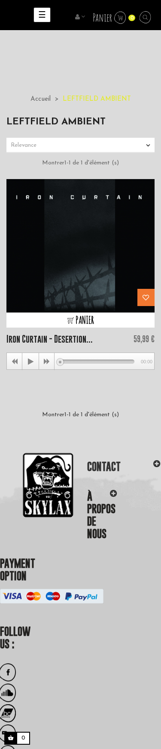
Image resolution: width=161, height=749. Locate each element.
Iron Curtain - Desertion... (49, 339)
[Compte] (80, 17)
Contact (104, 466)
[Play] (30, 361)
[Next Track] (47, 361)
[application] (80, 361)
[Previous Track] (14, 361)
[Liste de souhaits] (146, 297)
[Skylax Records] (37, 485)
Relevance (81, 145)
